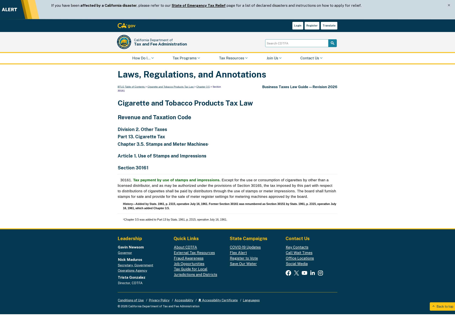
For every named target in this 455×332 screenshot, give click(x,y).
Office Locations (300, 258)
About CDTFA (185, 247)
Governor (125, 253)
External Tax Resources (194, 252)
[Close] (449, 5)
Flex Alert (238, 252)
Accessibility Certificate (219, 300)
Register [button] (312, 25)
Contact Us (309, 58)
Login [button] (297, 25)
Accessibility (184, 300)
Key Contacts (297, 247)
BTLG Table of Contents (131, 86)
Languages (251, 300)
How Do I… (141, 58)
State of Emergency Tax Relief (199, 5)
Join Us (272, 58)
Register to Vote (244, 258)
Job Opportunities (189, 263)
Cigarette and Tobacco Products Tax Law (171, 86)
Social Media (297, 263)
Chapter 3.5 (203, 86)
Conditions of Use (131, 300)
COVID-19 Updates (245, 247)
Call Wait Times (299, 252)
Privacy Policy (159, 300)
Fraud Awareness (189, 258)
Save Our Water (243, 263)
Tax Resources (231, 58)
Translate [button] (329, 25)
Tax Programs (185, 58)
